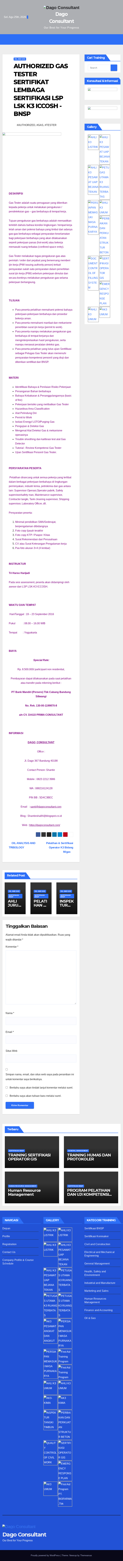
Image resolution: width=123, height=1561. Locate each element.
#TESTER (51, 125)
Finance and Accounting (98, 1310)
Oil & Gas (90, 1318)
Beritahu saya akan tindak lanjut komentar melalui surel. (41, 1087)
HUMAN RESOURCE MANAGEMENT (22, 1186)
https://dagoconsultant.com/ (44, 825)
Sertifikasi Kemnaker (96, 1236)
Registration (9, 1244)
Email (10, 1032)
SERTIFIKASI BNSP (14, 896)
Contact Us (8, 1252)
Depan (6, 1228)
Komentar (12, 946)
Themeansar (86, 1555)
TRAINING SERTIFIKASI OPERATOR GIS (29, 1157)
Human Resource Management (24, 1192)
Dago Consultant (24, 1534)
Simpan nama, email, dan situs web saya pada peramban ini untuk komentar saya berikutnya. (40, 1077)
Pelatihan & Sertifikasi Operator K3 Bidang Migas (59, 847)
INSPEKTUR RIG (67, 905)
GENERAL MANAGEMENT (78, 1151)
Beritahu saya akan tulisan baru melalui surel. (35, 1095)
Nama (10, 1013)
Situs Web (11, 1050)
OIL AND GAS (20, 59)
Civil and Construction (97, 1244)
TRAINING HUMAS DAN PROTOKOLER (89, 1157)
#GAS (40, 125)
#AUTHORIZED (26, 125)
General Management (97, 1263)
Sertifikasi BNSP (94, 1228)
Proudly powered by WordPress (46, 1555)
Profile (6, 1236)
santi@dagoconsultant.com (45, 806)
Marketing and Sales (96, 1290)
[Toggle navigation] (64, 39)
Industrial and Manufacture (99, 1283)
